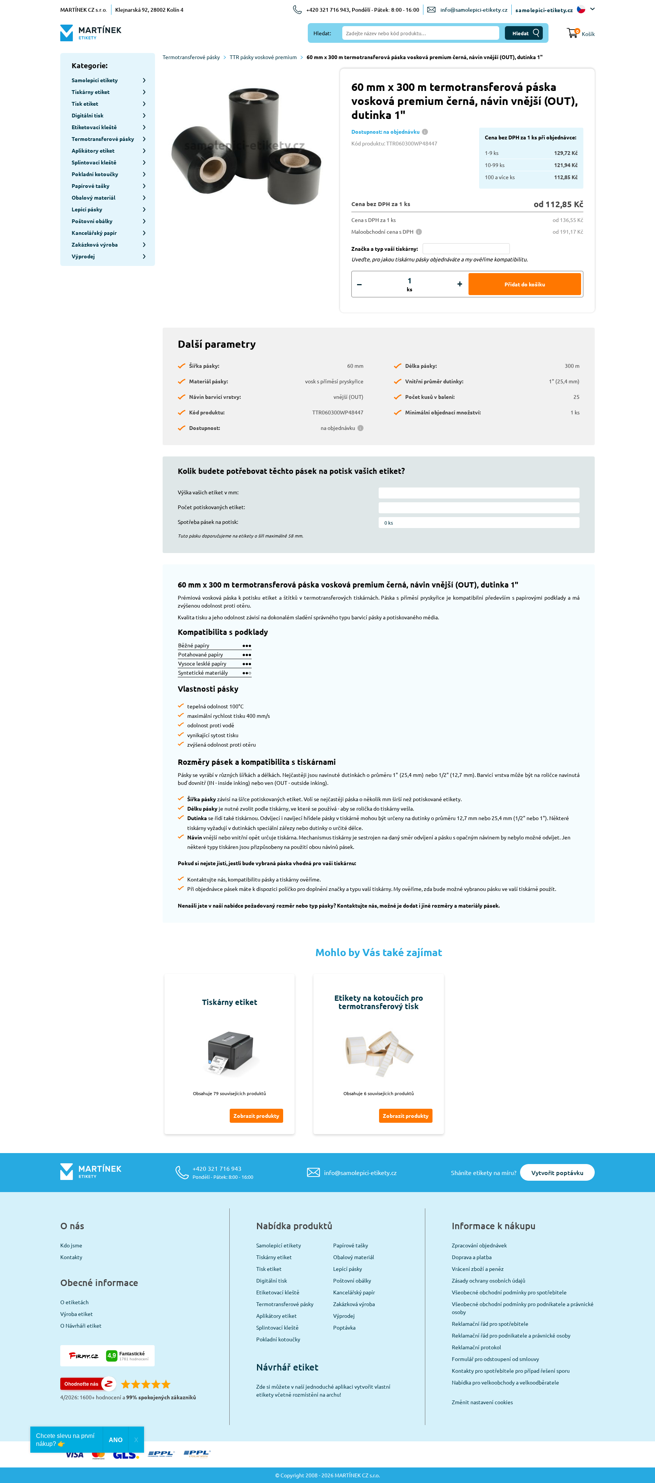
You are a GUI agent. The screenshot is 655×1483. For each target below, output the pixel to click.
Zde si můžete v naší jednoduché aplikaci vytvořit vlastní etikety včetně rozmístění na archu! (323, 1390)
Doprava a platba (472, 1256)
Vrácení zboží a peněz (478, 1268)
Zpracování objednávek (479, 1245)
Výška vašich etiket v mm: (208, 492)
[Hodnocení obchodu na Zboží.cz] (88, 1389)
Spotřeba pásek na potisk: (208, 521)
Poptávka (344, 1327)
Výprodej (344, 1315)
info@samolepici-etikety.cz (474, 9)
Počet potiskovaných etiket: (211, 506)
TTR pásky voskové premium (263, 56)
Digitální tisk (271, 1280)
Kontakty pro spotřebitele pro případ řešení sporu (511, 1370)
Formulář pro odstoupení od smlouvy (495, 1358)
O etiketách (74, 1302)
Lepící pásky (347, 1268)
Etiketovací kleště (277, 1292)
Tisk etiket (269, 1268)
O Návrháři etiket (81, 1325)
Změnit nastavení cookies (482, 1402)
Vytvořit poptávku (557, 1172)
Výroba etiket (76, 1313)
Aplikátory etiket (276, 1315)
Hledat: (322, 33)
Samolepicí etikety (278, 1245)
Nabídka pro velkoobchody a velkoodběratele (505, 1382)
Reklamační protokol (476, 1347)
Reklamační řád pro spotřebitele (490, 1323)
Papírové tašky (350, 1245)
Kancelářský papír (354, 1292)
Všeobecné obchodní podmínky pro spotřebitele (509, 1292)
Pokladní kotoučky (278, 1339)
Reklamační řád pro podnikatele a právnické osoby (511, 1335)
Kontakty (71, 1256)
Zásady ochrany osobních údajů (488, 1280)
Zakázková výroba (354, 1303)
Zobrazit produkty (256, 1115)
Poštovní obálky (352, 1280)
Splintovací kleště (277, 1327)
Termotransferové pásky (191, 56)
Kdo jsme (71, 1245)
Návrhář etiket (287, 1367)
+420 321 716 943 (223, 1172)
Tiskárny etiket (274, 1256)
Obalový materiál (353, 1256)
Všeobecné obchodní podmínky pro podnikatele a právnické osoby (523, 1307)
